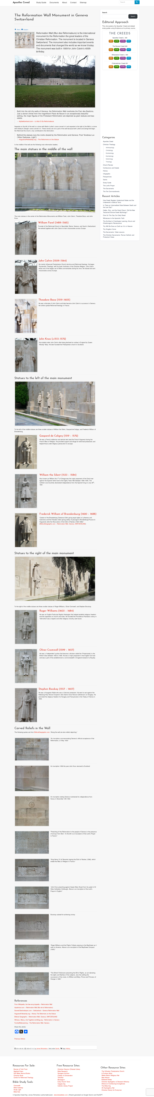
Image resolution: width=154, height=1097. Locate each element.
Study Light (17, 1090)
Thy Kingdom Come (109, 229)
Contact (73, 2)
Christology (109, 150)
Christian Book (18, 1075)
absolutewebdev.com (61, 1095)
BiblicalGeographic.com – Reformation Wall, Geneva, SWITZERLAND (62, 524)
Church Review (108, 165)
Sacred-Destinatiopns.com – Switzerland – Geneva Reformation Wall (36, 1010)
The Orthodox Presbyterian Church (113, 1071)
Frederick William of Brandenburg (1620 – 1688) (67, 514)
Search (104, 12)
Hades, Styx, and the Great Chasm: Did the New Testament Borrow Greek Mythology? (119, 211)
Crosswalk (17, 1085)
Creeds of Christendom (65, 1075)
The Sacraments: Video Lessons (113, 232)
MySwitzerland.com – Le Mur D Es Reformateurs (36, 121)
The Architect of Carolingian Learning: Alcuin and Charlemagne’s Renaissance (119, 222)
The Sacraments (108, 188)
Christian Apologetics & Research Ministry (115, 1082)
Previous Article (19, 1039)
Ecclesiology (110, 153)
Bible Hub (17, 1092)
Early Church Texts (64, 1082)
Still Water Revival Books (22, 1073)
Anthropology (110, 147)
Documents (54, 2)
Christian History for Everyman (112, 1090)
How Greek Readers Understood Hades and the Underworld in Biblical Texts (118, 201)
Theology (109, 162)
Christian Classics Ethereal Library (69, 1069)
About (64, 2)
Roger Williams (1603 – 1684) (56, 611)
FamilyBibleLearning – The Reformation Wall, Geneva (31, 1023)
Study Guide (41, 2)
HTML (123, 41)
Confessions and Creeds (111, 168)
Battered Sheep (107, 1079)
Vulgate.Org (61, 1084)
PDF (111, 41)
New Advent (105, 1077)
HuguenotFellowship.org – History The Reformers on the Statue (35, 1014)
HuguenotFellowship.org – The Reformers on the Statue (39, 139)
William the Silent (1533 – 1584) (57, 475)
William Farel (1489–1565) (53, 222)
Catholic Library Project (65, 1086)
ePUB (116, 41)
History (68, 1048)
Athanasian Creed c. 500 (120, 55)
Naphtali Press (18, 1071)
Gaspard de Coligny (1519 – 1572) (58, 436)
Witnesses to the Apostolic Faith (113, 218)
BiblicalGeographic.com (42, 732)
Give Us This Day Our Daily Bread (114, 215)
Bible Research (63, 1071)
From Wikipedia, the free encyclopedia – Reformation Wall (33, 1004)
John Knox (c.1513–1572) (52, 339)
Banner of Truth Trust (20, 1069)
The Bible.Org (106, 1086)
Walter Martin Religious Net (110, 1075)
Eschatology (109, 156)
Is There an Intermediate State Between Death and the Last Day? (119, 206)
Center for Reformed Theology (23, 1077)
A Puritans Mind (107, 1073)
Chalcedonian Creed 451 (120, 63)
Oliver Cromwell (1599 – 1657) (56, 650)
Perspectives (107, 177)
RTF (129, 41)
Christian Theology (109, 144)
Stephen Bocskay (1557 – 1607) (56, 689)
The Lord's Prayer (109, 185)
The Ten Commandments (111, 191)
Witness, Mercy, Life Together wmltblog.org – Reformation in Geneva (36, 1020)
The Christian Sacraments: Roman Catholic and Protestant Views (118, 236)
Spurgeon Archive (63, 1073)
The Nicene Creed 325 (120, 46)
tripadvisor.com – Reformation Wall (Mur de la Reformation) (33, 1007)
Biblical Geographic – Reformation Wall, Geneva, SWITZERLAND (35, 1017)
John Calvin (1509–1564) (53, 261)
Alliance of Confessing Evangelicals (113, 1084)
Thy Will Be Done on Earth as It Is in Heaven (117, 226)
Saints (57, 1048)
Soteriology (109, 159)
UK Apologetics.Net (108, 1088)
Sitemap (83, 2)
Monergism (61, 1080)
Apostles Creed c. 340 (120, 38)
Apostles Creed (21, 2)
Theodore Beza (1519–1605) (54, 300)
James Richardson (42, 1048)
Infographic (106, 174)
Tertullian (60, 1077)
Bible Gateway (18, 1088)
